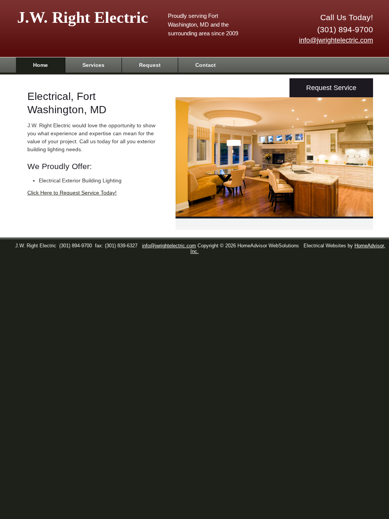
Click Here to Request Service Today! (72, 193)
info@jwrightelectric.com (336, 40)
